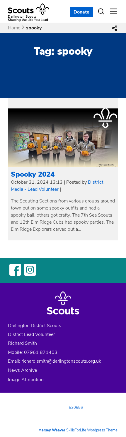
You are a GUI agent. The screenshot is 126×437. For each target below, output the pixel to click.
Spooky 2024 (33, 174)
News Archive (22, 370)
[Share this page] (115, 27)
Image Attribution (26, 379)
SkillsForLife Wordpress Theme (92, 430)
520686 (76, 407)
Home (14, 28)
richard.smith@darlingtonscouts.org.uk (61, 361)
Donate (81, 12)
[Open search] (101, 11)
